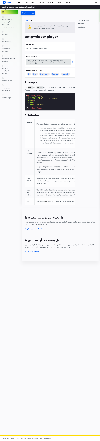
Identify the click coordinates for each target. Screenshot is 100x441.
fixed (35, 74)
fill (28, 74)
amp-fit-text (6, 49)
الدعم (67, 2)
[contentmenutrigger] (87, 21)
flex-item (55, 74)
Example (81, 23)
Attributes (81, 27)
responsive (65, 74)
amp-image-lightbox (8, 58)
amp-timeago (6, 98)
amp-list (4, 73)
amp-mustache (7, 81)
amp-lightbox (6, 71)
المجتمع (40, 2)
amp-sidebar (6, 90)
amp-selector (6, 88)
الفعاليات (50, 2)
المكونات (35, 21)
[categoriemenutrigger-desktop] (28, 13)
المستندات (29, 2)
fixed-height (44, 74)
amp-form (5, 51)
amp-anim (5, 24)
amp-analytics (6, 22)
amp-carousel (6, 41)
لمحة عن (18, 2)
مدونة (60, 2)
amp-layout (5, 68)
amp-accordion (7, 19)
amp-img (5, 61)
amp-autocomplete (8, 27)
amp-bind (5, 34)
